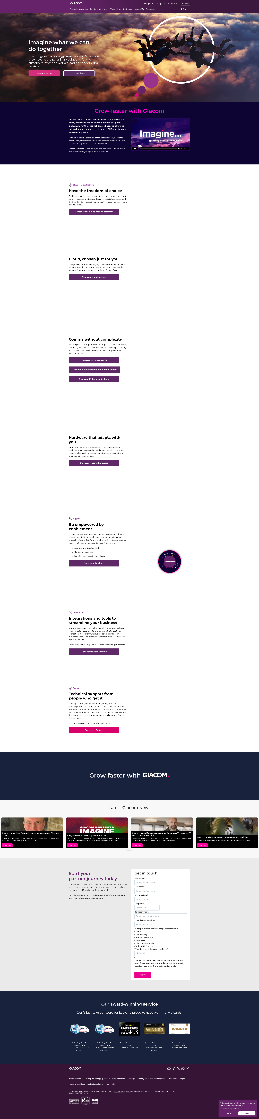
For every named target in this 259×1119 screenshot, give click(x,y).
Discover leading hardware (94, 463)
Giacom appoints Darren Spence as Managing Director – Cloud (31, 834)
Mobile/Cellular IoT (144, 937)
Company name (141, 912)
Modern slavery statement (114, 1079)
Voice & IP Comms (144, 946)
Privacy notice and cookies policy (151, 1079)
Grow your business (94, 563)
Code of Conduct (94, 1084)
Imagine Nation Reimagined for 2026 (86, 835)
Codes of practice (76, 1079)
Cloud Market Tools (145, 943)
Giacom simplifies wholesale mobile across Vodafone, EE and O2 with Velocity (161, 834)
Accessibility (172, 1079)
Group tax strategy (93, 1079)
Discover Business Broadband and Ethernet (94, 369)
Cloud (138, 932)
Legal (182, 1079)
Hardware (140, 940)
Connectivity (141, 934)
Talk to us (185, 4)
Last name (139, 887)
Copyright (131, 1079)
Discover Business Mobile (94, 360)
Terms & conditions (77, 1084)
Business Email (141, 895)
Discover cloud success (94, 277)
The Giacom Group (76, 1091)
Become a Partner (94, 730)
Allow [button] (247, 1113)
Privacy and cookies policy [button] (230, 1108)
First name (139, 878)
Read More (7, 845)
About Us (139, 9)
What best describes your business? (151, 949)
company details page (122, 1091)
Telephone (139, 904)
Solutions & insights (99, 9)
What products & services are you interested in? (157, 929)
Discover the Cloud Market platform (94, 212)
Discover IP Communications (94, 379)
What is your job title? (144, 920)
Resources (150, 9)
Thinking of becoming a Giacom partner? (159, 4)
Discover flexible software (94, 651)
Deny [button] (229, 1113)
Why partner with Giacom (121, 9)
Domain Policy (109, 1084)
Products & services (79, 9)
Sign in (186, 9)
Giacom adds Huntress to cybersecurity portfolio (222, 837)
